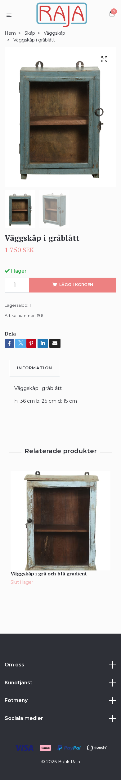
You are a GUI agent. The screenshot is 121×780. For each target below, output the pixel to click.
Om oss (14, 665)
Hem (10, 33)
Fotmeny (16, 700)
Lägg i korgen (76, 284)
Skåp (30, 33)
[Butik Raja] (61, 14)
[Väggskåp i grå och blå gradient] (60, 520)
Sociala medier (24, 718)
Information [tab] (34, 368)
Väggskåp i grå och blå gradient (49, 573)
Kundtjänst (18, 683)
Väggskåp (54, 33)
